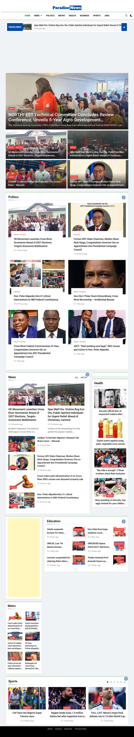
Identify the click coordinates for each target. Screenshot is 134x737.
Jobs (106, 15)
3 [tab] (114, 682)
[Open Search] (126, 15)
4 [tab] (117, 682)
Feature (105, 466)
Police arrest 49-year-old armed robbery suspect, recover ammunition (14, 668)
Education (78, 530)
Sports (96, 15)
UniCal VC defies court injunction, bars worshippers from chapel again (15, 648)
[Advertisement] (67, 52)
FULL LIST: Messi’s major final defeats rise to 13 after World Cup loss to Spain (107, 716)
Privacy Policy (80, 729)
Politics (50, 15)
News (37, 15)
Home (27, 15)
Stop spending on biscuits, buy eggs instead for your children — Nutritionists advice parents (110, 503)
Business (84, 15)
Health (72, 15)
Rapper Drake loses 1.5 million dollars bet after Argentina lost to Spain (67, 716)
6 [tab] (124, 682)
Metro (61, 15)
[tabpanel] (27, 704)
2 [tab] (111, 682)
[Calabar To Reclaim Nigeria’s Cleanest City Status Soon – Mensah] (116, 27)
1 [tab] (107, 682)
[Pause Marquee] (124, 27)
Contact (58, 729)
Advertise (68, 729)
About (50, 729)
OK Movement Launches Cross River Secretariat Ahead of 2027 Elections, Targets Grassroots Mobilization (33, 155)
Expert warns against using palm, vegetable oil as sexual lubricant (110, 444)
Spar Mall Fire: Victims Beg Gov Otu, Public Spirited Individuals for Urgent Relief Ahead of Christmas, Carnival (56, 25)
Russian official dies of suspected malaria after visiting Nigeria (110, 414)
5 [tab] (121, 682)
